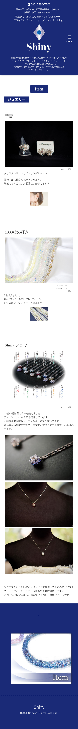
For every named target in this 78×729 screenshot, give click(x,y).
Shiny (39, 707)
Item (39, 88)
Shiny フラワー (18, 345)
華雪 (9, 116)
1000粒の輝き (17, 232)
